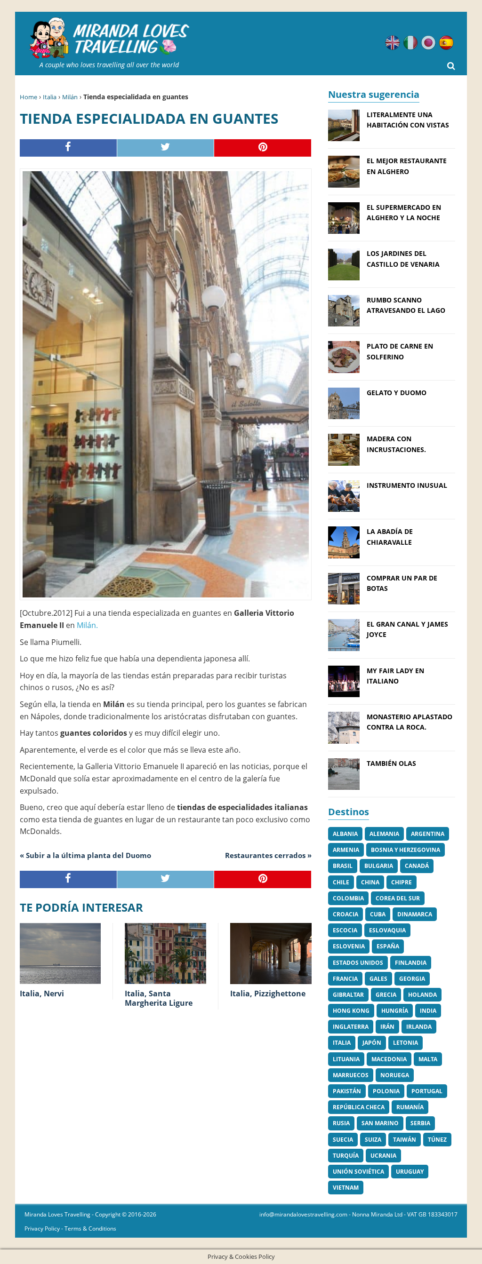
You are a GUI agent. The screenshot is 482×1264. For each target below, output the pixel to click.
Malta (427, 1059)
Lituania (346, 1059)
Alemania (384, 834)
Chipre (401, 882)
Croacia (345, 914)
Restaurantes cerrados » (268, 855)
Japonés (428, 42)
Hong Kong (351, 1011)
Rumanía (410, 1107)
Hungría (394, 1011)
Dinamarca (414, 914)
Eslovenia (349, 946)
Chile (341, 882)
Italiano (410, 42)
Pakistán (347, 1091)
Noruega (394, 1075)
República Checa (359, 1107)
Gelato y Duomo (396, 392)
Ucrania (383, 1156)
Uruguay (410, 1172)
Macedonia (389, 1059)
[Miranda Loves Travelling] (109, 38)
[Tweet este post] (166, 148)
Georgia (412, 979)
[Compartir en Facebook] (68, 148)
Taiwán (404, 1140)
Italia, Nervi (42, 993)
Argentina (427, 834)
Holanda (422, 995)
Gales (378, 979)
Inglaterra (351, 1027)
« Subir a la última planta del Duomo (85, 855)
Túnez (437, 1140)
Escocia (345, 930)
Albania (345, 834)
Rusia (341, 1123)
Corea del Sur (398, 898)
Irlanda (419, 1027)
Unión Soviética (358, 1172)
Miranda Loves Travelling (57, 1214)
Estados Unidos (358, 963)
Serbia (420, 1123)
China (370, 882)
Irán (387, 1027)
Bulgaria (378, 866)
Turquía (346, 1156)
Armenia (346, 850)
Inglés (392, 42)
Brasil (343, 866)
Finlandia (410, 963)
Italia (49, 97)
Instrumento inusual (407, 485)
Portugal (426, 1091)
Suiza (373, 1140)
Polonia (386, 1091)
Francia (345, 979)
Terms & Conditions (90, 1228)
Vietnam (346, 1188)
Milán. (87, 625)
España (388, 946)
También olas (391, 763)
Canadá (417, 866)
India (428, 1011)
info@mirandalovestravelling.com (303, 1214)
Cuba (378, 914)
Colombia (348, 898)
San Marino (380, 1123)
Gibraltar (348, 995)
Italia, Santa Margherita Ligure (159, 998)
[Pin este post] (263, 148)
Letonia (405, 1043)
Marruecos (351, 1075)
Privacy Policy (42, 1228)
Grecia (386, 995)
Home (28, 97)
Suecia (343, 1140)
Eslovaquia (387, 930)
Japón (371, 1043)
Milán (70, 97)
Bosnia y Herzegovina (405, 850)
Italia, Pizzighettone (267, 993)
